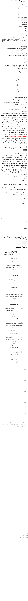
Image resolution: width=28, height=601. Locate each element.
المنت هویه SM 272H (14, 282)
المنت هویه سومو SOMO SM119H (14, 339)
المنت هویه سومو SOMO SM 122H (14, 325)
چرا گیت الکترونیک (22, 453)
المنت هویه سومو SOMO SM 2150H (14, 296)
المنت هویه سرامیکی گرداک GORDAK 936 (14, 254)
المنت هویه (14, 256)
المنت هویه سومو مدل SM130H (14, 354)
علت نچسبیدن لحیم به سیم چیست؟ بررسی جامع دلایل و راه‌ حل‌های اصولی (15, 481)
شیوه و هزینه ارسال (21, 446)
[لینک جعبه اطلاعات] (14, 373)
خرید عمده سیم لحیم (21, 448)
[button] (14, 276)
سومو (14, 271)
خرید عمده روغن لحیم (21, 451)
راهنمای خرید (23, 441)
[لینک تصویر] (22, 416)
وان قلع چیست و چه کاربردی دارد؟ (14, 460)
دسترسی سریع (22, 438)
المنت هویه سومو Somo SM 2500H (14, 267)
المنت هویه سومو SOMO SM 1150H (14, 310)
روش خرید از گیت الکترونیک (20, 443)
